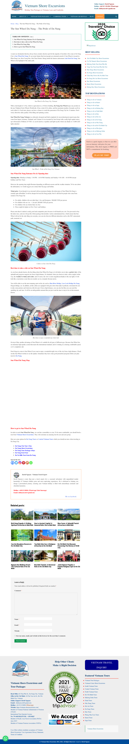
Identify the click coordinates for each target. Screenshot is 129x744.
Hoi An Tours (89, 706)
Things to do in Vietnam (94, 100)
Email (16, 625)
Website (16, 631)
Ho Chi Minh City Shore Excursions (98, 58)
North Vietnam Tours (91, 692)
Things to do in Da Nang (94, 120)
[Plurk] (27, 462)
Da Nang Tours (89, 709)
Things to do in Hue (93, 114)
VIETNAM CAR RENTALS (79, 16)
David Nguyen (86, 742)
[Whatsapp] (31, 462)
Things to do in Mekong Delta (96, 131)
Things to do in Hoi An (94, 117)
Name (16, 619)
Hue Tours (88, 712)
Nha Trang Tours (90, 703)
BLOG (92, 16)
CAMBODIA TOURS (59, 16)
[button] (5, 738)
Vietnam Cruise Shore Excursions (95, 683)
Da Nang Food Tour (21, 453)
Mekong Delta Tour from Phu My (97, 64)
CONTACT (100, 16)
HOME (14, 16)
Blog (17, 24)
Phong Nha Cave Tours (92, 715)
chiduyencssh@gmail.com (107, 8)
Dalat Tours (88, 700)
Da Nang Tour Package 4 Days (25, 450)
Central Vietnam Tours (92, 689)
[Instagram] (20, 462)
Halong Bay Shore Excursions (96, 87)
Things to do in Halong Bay (95, 108)
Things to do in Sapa (93, 105)
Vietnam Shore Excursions (45, 5)
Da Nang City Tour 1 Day (23, 446)
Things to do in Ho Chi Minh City (97, 125)
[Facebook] (12, 462)
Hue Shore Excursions (93, 81)
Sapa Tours (88, 720)
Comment (18, 590)
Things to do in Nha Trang (95, 122)
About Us (22, 16)
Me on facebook (70, 496)
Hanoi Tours (88, 718)
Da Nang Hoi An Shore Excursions (97, 78)
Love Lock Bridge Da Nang (70, 283)
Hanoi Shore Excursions (94, 84)
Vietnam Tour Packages (40, 16)
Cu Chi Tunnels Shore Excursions (97, 61)
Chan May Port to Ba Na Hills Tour (97, 75)
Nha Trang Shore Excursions (95, 70)
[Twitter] (16, 462)
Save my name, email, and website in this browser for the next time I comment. (41, 636)
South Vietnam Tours (91, 686)
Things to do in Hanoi (93, 102)
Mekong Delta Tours (91, 697)
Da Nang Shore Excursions (24, 448)
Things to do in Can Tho (94, 134)
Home (12, 24)
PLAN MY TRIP (101, 155)
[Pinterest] (23, 462)
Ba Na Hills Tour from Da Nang (25, 455)
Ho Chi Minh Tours (91, 695)
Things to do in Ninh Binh (95, 111)
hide (32, 37)
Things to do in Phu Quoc (94, 128)
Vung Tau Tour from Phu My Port (97, 67)
